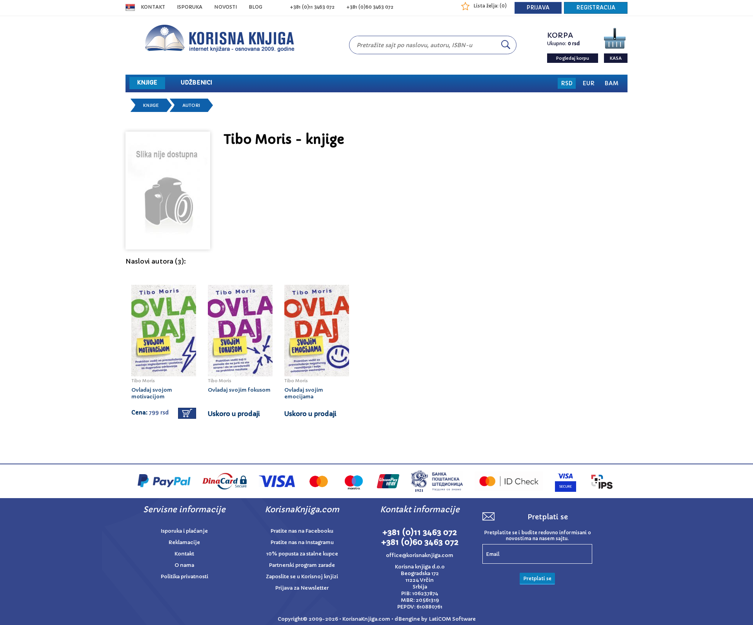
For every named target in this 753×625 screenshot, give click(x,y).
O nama (184, 565)
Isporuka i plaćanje (184, 531)
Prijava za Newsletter (302, 588)
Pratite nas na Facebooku (302, 531)
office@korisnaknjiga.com (419, 555)
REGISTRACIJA (595, 7)
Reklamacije (184, 542)
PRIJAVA (538, 7)
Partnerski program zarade (302, 565)
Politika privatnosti (184, 576)
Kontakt (153, 7)
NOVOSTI (225, 7)
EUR (588, 83)
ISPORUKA (189, 7)
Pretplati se (537, 578)
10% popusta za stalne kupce (302, 553)
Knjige (151, 105)
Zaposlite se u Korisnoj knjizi (302, 576)
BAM (611, 83)
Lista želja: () (490, 6)
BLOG (255, 7)
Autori (191, 105)
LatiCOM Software (452, 619)
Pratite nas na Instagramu (302, 542)
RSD (567, 83)
